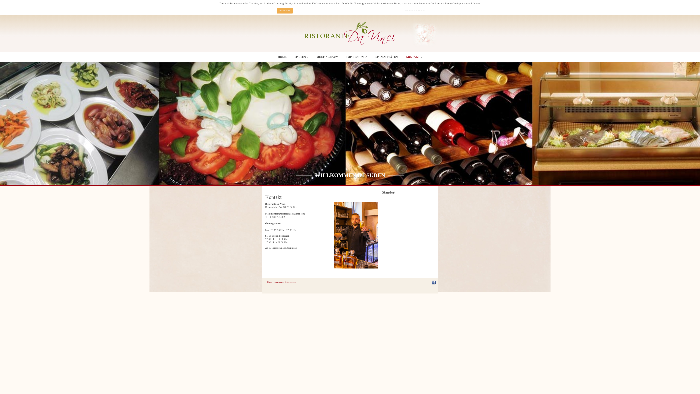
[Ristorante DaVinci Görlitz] (350, 33)
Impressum (278, 282)
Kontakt (413, 56)
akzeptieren (285, 10)
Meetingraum (327, 56)
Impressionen (357, 56)
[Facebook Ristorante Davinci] (434, 282)
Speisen (301, 56)
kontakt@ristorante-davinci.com (288, 213)
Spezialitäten (387, 56)
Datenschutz (290, 282)
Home (282, 56)
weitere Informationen (415, 10)
